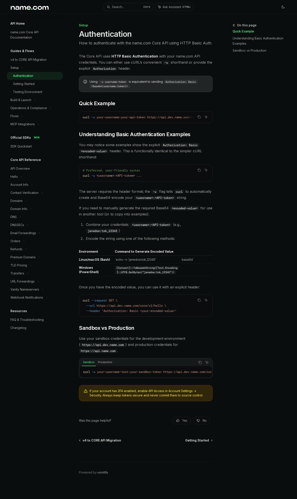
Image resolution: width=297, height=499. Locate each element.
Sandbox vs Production (249, 50)
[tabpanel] (146, 371)
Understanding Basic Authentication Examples (258, 40)
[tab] (89, 362)
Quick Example (243, 31)
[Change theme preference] (283, 6)
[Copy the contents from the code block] (199, 117)
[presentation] (145, 117)
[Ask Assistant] (206, 117)
